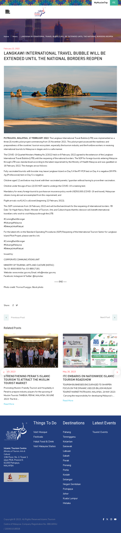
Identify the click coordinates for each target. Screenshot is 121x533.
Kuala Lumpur (70, 498)
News (15, 36)
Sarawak (67, 446)
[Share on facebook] (13, 305)
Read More (9, 404)
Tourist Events (100, 432)
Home (6, 36)
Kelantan (67, 441)
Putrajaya (68, 489)
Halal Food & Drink (43, 441)
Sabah (66, 455)
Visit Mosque (40, 432)
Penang (67, 465)
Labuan (67, 451)
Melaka (67, 503)
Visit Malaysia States (44, 446)
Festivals (38, 436)
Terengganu (69, 436)
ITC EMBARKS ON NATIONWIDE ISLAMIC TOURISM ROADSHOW (88, 377)
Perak (66, 460)
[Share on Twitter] (17, 305)
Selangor (67, 479)
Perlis (66, 470)
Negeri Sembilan (72, 484)
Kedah (66, 474)
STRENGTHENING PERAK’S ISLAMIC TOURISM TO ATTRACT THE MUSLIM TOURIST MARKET (27, 379)
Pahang (67, 432)
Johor (66, 493)
